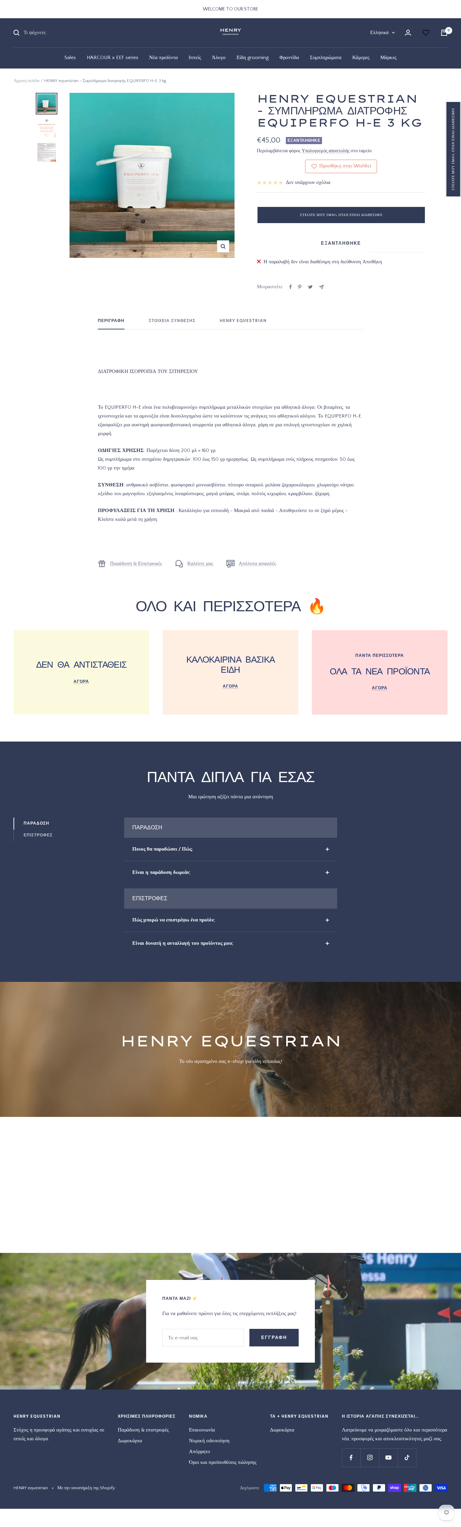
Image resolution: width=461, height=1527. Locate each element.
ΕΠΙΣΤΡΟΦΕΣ (38, 835)
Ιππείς (195, 57)
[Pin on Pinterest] (299, 287)
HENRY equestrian (243, 320)
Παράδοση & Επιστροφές (136, 563)
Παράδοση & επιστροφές (143, 1430)
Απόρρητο (199, 1451)
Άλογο (219, 57)
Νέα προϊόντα (163, 57)
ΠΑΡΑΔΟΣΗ (36, 823)
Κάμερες (361, 57)
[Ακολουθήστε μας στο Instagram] (369, 1457)
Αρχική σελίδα (26, 80)
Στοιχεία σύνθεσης (172, 320)
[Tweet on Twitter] (310, 287)
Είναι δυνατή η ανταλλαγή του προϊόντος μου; (182, 943)
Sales (70, 57)
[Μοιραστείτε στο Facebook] (290, 287)
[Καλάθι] (444, 33)
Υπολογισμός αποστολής (326, 151)
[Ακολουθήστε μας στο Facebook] (351, 1457)
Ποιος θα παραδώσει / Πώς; (162, 849)
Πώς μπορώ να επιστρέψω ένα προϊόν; (173, 920)
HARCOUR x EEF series (112, 57)
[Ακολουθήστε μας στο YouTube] (388, 1457)
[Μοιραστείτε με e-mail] (321, 287)
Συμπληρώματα (326, 57)
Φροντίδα (289, 57)
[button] (453, 149)
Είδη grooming (253, 57)
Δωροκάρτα (130, 1441)
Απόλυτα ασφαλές (257, 563)
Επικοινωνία (202, 1430)
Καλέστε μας (200, 563)
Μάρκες (388, 57)
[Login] (408, 32)
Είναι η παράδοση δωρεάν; (161, 872)
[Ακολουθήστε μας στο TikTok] (407, 1457)
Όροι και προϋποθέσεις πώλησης (222, 1462)
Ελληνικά (379, 32)
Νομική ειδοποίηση (209, 1441)
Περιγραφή (111, 320)
